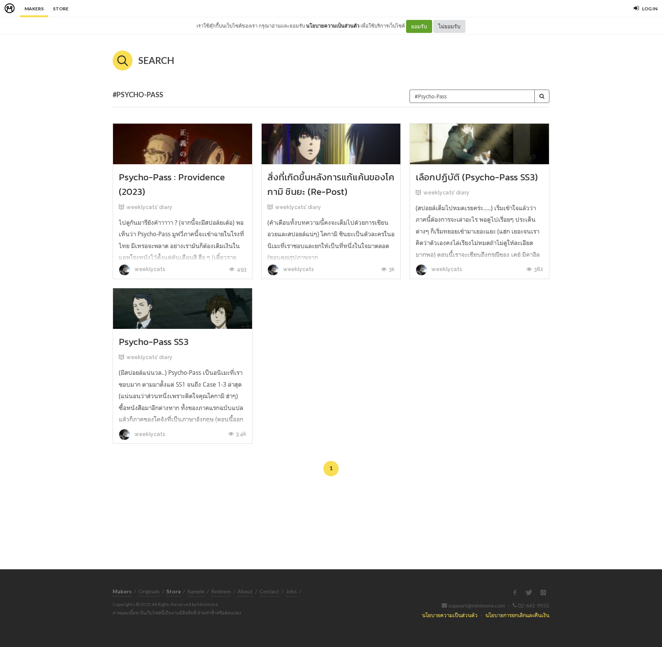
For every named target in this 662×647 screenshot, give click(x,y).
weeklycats (149, 269)
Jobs (291, 591)
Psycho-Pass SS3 (153, 341)
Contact (269, 591)
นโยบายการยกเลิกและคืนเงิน (517, 615)
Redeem (221, 591)
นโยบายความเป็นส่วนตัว (332, 26)
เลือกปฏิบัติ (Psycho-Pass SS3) (477, 177)
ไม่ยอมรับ (449, 26)
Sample (196, 591)
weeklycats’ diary (149, 207)
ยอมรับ (419, 26)
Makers (34, 8)
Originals (149, 591)
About (245, 591)
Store (61, 8)
